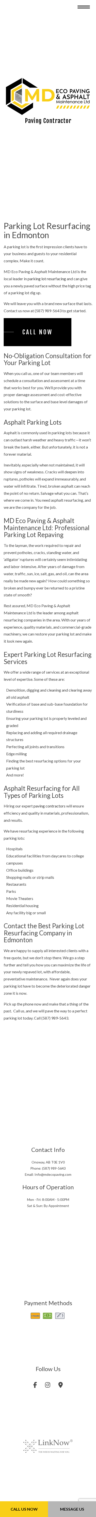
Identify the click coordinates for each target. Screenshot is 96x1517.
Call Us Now (24, 1509)
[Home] (48, 97)
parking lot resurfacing (47, 281)
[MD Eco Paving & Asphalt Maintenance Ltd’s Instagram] (47, 1388)
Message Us (72, 1509)
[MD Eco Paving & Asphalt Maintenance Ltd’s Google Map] (60, 1388)
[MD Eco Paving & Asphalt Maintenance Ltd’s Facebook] (35, 1388)
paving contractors (49, 808)
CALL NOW (37, 334)
